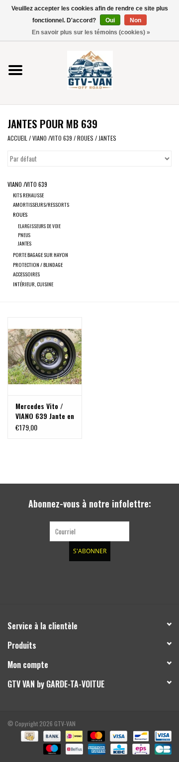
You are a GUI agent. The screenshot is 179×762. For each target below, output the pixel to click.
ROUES (85, 138)
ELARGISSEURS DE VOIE (39, 226)
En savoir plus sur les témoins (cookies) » (91, 32)
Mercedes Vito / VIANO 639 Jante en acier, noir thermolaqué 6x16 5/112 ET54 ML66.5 (44, 411)
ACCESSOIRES (26, 274)
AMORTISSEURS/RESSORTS (41, 204)
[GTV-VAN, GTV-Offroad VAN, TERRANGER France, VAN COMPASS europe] (105, 69)
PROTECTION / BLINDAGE (38, 264)
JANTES (107, 138)
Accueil (17, 138)
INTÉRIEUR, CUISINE (33, 284)
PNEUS (24, 235)
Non (135, 20)
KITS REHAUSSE (28, 195)
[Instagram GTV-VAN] (142, 581)
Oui (110, 20)
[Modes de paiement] (28, 735)
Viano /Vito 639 (52, 138)
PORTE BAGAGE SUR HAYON (40, 254)
